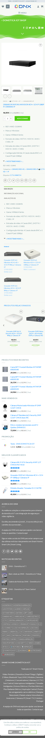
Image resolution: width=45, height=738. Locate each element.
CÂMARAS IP (24, 624)
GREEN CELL (14, 632)
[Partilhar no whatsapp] (5, 180)
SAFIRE (13, 639)
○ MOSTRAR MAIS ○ (13, 161)
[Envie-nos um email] (33, 28)
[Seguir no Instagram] (27, 28)
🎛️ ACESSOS (22, 650)
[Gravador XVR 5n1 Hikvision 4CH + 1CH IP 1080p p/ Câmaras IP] (32, 254)
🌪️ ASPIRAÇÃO (27, 647)
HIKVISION (28, 632)
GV (21, 632)
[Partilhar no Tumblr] (30, 180)
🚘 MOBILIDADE (8, 654)
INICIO (5, 101)
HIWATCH (17, 175)
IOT (3, 635)
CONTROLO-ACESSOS (10, 624)
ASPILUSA (26, 609)
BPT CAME (28, 613)
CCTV (12, 175)
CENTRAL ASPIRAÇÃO (16, 620)
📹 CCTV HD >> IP (14, 101)
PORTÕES (5, 639)
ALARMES (17, 609)
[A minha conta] (38, 6)
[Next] (39, 63)
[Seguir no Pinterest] (20, 551)
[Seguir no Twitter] (30, 28)
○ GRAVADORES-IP (28, 101)
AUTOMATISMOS (8, 613)
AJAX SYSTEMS (7, 609)
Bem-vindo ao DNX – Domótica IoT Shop (25, 574)
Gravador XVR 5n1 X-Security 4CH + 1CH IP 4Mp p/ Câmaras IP (14, 333)
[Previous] (5, 63)
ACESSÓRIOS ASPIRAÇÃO (22, 605)
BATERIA (19, 613)
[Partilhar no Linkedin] (26, 180)
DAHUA (33, 624)
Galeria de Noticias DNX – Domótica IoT (25, 581)
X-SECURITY (21, 643)
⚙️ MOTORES (15, 647)
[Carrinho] (42, 6)
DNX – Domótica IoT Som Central (22, 589)
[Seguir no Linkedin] (39, 28)
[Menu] (8, 6)
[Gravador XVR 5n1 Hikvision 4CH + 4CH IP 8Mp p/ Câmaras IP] (12, 280)
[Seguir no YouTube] (42, 28)
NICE (8, 635)
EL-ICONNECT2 (7, 628)
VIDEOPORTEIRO (8, 643)
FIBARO (5, 632)
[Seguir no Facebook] (24, 28)
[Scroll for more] (22, 34)
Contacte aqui (22, 533)
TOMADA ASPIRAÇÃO (25, 639)
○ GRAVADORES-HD (18, 169)
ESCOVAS (34, 628)
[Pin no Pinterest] (22, 180)
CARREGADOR (19, 616)
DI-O (39, 624)
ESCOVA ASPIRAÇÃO (22, 628)
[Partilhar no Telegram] (34, 180)
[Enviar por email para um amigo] (18, 180)
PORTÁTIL (36, 635)
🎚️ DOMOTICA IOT (9, 650)
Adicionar (22, 118)
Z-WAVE (30, 643)
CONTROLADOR (32, 620)
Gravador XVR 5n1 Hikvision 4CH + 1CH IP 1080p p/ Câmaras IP (32, 262)
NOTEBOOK (17, 635)
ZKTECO (5, 647)
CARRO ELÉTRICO (32, 616)
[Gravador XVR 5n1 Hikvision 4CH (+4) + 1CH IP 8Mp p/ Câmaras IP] (12, 254)
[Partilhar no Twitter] (13, 180)
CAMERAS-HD (7, 616)
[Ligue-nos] (36, 28)
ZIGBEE (37, 643)
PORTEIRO (27, 635)
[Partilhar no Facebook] (9, 180)
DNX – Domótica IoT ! (17, 566)
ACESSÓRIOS (6, 605)
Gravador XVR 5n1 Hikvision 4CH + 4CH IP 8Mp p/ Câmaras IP (12, 288)
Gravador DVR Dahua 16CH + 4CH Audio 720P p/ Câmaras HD (35, 333)
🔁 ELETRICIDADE (34, 650)
